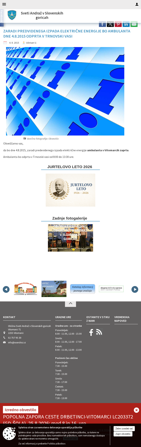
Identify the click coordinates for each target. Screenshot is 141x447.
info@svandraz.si (17, 342)
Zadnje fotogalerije (69, 218)
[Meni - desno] (137, 4)
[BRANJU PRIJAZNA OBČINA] (25, 289)
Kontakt (9, 317)
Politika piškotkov (56, 443)
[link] (102, 24)
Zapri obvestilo (123, 433)
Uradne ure (63, 317)
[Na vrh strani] (70, 304)
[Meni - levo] (4, 4)
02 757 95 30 (14, 337)
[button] (48, 238)
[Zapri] (136, 410)
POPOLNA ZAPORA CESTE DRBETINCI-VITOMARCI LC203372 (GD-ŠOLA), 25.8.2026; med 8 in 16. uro (68, 419)
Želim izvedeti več (124, 428)
